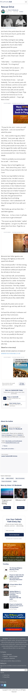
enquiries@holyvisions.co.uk (12, 442)
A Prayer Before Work (16, 584)
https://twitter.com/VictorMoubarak (13, 441)
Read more (7, 507)
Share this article (21, 384)
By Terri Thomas (13, 581)
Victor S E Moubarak (13, 10)
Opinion (15, 481)
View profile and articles (8, 448)
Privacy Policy (6, 677)
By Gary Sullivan (13, 571)
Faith (3, 478)
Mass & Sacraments (20, 478)
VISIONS (20, 435)
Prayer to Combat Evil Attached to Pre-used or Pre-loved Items (16, 606)
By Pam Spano (13, 586)
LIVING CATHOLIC (10, 478)
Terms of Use (6, 675)
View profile (15, 11)
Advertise (5, 656)
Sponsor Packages (13, 656)
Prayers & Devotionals (6, 481)
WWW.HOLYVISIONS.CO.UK (10, 353)
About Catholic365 (7, 654)
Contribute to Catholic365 (9, 658)
